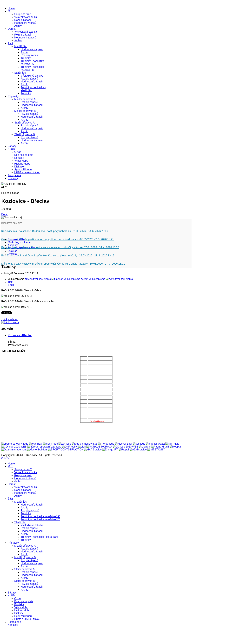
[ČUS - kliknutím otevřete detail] (139, 443)
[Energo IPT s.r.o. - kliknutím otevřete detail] (110, 449)
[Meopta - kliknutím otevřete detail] (175, 446)
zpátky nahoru (9, 319)
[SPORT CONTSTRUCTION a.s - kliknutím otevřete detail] (65, 449)
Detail (4, 214)
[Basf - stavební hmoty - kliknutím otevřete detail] (35, 443)
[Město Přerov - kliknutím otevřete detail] (106, 443)
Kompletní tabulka (97, 421)
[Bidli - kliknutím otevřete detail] (82, 446)
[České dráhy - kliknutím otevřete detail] (125, 446)
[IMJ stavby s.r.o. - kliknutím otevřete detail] (156, 449)
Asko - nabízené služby (21, 248)
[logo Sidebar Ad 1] (10, 322)
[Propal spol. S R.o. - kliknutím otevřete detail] (124, 449)
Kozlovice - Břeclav (20, 335)
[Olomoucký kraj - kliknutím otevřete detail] (84, 443)
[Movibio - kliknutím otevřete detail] (145, 446)
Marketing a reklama (19, 242)
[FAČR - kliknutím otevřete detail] (172, 443)
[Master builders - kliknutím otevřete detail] (37, 449)
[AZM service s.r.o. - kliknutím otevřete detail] (138, 449)
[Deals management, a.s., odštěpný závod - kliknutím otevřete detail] (14, 449)
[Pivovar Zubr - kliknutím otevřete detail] (123, 443)
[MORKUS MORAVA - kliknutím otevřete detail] (99, 446)
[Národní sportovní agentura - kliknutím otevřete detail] (44, 446)
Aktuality (13, 245)
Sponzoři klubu (16, 239)
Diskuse (12, 251)
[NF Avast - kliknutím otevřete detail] (155, 443)
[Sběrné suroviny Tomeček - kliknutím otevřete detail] (14, 443)
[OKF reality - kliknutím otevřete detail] (70, 446)
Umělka (12, 254)
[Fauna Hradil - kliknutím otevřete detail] (160, 446)
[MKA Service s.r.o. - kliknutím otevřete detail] (93, 449)
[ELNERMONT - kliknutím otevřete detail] (14, 446)
